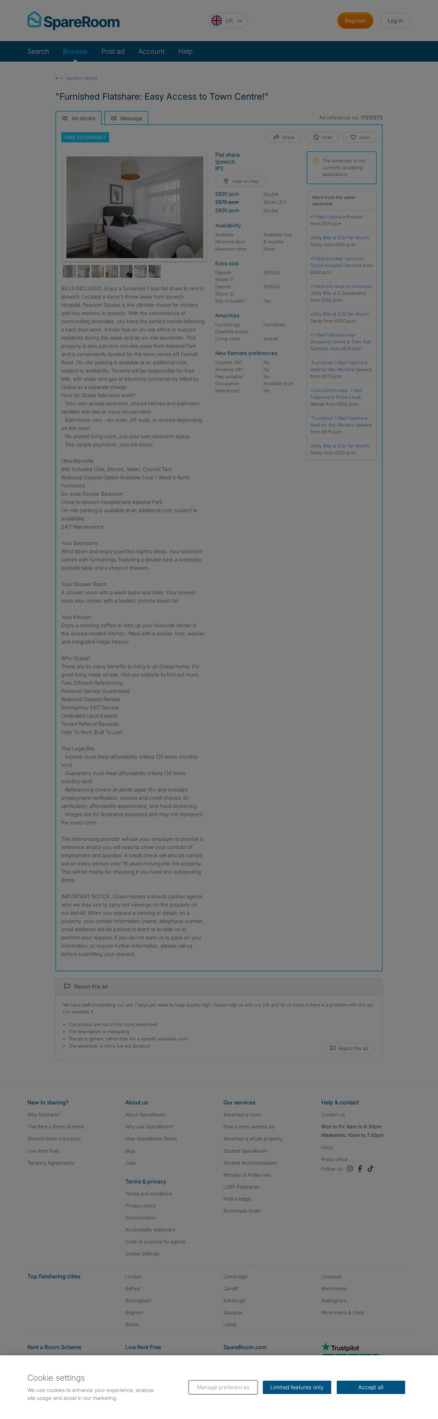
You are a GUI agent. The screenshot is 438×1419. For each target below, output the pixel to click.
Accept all (371, 1387)
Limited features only (297, 1387)
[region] (219, 1387)
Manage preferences (223, 1387)
